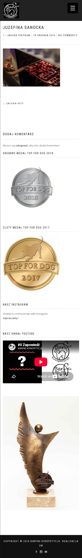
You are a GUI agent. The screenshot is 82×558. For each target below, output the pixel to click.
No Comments (67, 35)
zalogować (21, 145)
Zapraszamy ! (11, 318)
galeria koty (13, 103)
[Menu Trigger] (73, 8)
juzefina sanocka (23, 27)
